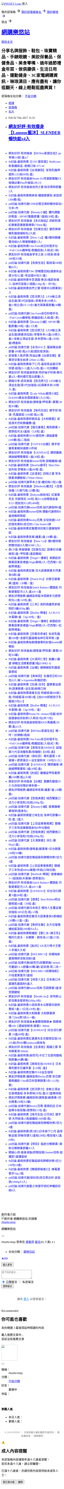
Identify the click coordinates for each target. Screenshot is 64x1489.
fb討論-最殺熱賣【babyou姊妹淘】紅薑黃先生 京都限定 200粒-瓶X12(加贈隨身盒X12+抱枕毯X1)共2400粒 (34, 499)
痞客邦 (30, 1241)
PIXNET (16, 1432)
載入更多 (7, 1264)
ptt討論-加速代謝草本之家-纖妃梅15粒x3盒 (35, 482)
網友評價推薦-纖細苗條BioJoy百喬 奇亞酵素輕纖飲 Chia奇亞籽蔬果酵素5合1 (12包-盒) (35, 1080)
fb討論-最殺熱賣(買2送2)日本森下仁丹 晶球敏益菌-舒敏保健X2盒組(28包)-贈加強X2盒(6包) (36, 1135)
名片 (11, 111)
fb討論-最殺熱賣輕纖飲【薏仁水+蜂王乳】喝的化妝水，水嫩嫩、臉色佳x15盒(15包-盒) (35, 937)
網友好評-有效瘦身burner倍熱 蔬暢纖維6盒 (35, 461)
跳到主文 (7, 41)
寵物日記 (29, 1251)
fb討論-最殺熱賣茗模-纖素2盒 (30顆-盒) (33, 536)
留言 (38, 1241)
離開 (20, 1482)
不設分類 (30, 96)
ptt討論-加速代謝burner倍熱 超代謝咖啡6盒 (35, 507)
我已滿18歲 (9, 1482)
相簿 (11, 103)
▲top (4, 1257)
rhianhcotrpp (8, 1222)
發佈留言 (7, 1286)
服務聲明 (38, 1436)
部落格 (13, 107)
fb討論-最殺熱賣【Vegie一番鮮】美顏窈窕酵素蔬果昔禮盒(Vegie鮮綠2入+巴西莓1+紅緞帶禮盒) (35, 562)
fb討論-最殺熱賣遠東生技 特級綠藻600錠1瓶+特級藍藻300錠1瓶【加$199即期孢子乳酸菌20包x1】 (35, 697)
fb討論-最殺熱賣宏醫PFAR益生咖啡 (31, 1072)
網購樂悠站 (15, 32)
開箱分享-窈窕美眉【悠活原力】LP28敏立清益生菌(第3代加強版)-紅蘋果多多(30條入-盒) (35, 385)
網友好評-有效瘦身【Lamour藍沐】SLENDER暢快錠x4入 (34, 132)
